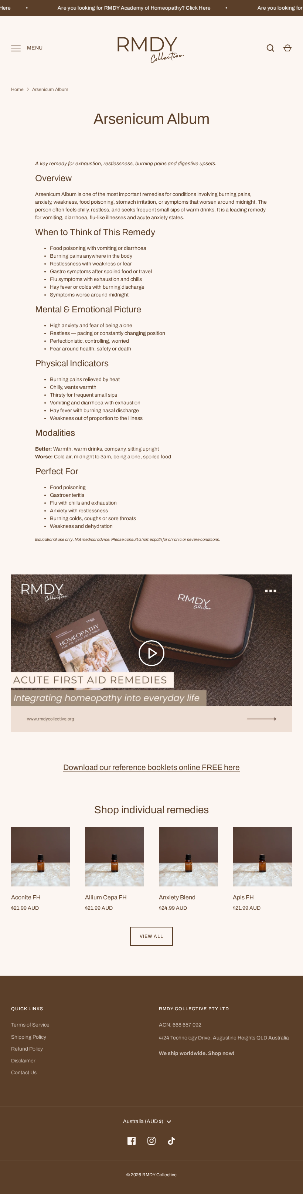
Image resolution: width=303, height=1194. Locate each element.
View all (151, 936)
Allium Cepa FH (106, 897)
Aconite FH (26, 897)
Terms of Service (30, 1025)
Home (17, 89)
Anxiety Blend (177, 897)
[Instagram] (151, 1141)
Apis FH (243, 897)
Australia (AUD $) (143, 1121)
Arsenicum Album (50, 89)
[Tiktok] (171, 1141)
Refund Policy (27, 1049)
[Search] (270, 48)
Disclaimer (23, 1061)
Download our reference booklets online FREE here (151, 767)
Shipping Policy (28, 1037)
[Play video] (151, 653)
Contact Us (24, 1072)
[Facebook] (131, 1141)
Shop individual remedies (151, 809)
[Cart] (287, 48)
